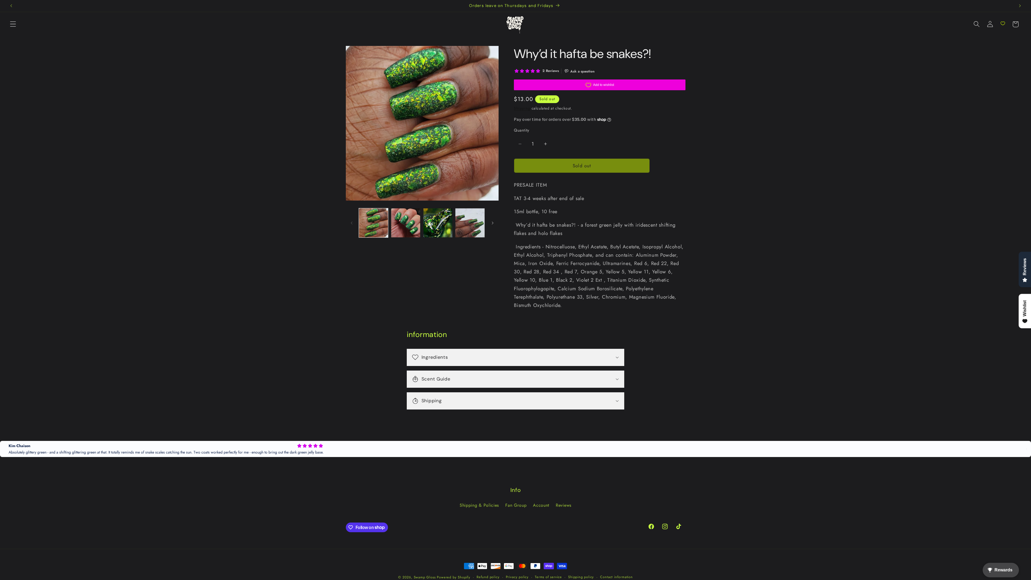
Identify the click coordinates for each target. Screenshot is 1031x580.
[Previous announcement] (11, 6)
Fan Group (516, 505)
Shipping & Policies (479, 505)
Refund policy (488, 576)
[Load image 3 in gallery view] (437, 222)
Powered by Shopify (453, 577)
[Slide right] (493, 223)
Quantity (521, 130)
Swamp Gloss (425, 577)
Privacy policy (517, 576)
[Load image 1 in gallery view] (373, 222)
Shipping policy (581, 576)
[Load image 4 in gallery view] (469, 222)
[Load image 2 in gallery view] (405, 222)
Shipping (522, 108)
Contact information (616, 576)
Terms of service (548, 576)
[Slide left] (352, 223)
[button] (13, 24)
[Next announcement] (1020, 6)
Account (541, 505)
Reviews (563, 505)
